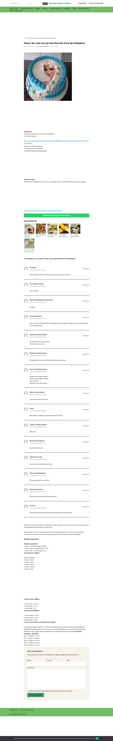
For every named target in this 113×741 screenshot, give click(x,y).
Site (68, 660)
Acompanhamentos (55, 8)
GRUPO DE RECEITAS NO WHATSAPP (56, 215)
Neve (10, 714)
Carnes (74, 8)
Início (25, 38)
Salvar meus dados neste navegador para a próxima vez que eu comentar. (50, 691)
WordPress (22, 714)
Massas (45, 8)
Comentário (31, 667)
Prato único (66, 8)
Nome (29, 660)
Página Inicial (82, 3)
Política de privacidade (96, 3)
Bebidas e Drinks (84, 8)
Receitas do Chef (30, 46)
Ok (97, 738)
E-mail (49, 660)
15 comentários (54, 46)
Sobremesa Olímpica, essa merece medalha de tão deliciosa (44, 210)
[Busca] (30, 3)
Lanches (37, 8)
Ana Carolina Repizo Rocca (38, 369)
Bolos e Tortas (14, 8)
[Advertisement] (56, 24)
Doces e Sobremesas (26, 8)
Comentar (86, 268)
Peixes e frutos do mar (16, 10)
